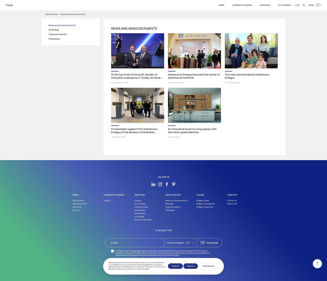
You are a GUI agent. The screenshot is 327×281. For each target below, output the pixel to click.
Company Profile (141, 207)
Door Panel (77, 207)
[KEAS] (19, 5)
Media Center (51, 14)
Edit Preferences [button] (208, 266)
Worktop (76, 210)
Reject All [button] (191, 266)
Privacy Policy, (137, 251)
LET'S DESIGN (284, 5)
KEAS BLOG (265, 5)
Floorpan (106, 200)
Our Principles (140, 203)
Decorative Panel (79, 203)
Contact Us (232, 200)
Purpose (138, 200)
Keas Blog (169, 203)
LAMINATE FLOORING (242, 5)
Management (140, 210)
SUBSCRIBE (212, 242)
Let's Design (139, 216)
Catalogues (54, 38)
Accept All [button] (175, 266)
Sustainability (140, 213)
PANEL (222, 5)
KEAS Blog (54, 29)
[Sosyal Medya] (153, 183)
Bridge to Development (205, 203)
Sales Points (232, 203)
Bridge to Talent (202, 200)
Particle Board (78, 200)
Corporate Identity (58, 34)
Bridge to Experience (204, 207)
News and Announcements (73, 14)
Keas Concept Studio (143, 219)
